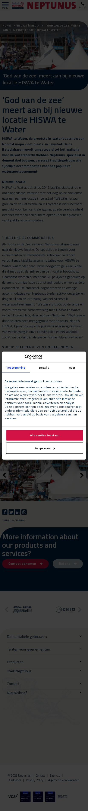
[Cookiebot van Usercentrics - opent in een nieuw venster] (23, 357)
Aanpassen (42, 448)
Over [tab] (72, 367)
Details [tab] (44, 367)
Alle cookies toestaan (44, 435)
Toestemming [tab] (15, 367)
